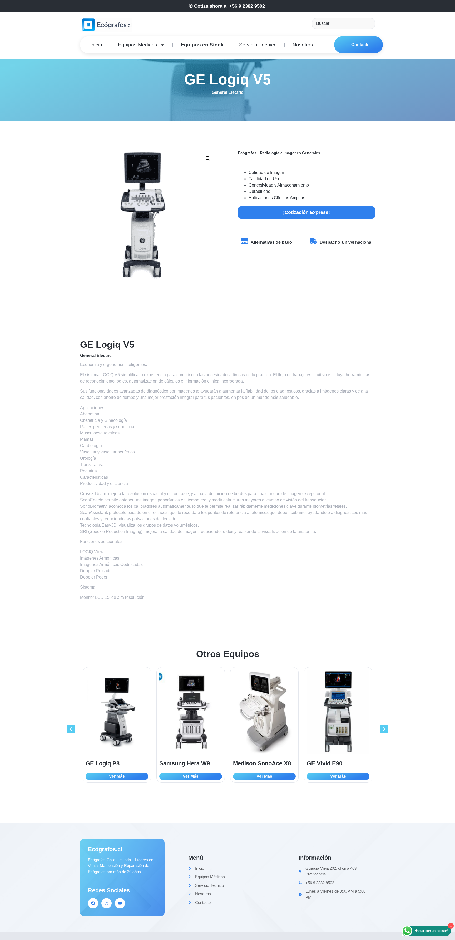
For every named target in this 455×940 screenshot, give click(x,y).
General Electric (227, 92)
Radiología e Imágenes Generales (290, 153)
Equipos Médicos (137, 44)
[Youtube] (120, 903)
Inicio (96, 44)
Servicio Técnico (258, 44)
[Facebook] (93, 903)
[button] (208, 158)
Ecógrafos (247, 153)
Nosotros (303, 44)
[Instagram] (106, 903)
